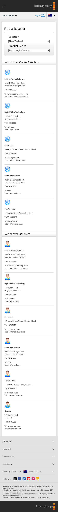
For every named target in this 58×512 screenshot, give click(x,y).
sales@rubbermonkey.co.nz (17, 96)
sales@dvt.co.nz (12, 130)
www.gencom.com (14, 426)
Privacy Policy (44, 497)
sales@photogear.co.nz (15, 160)
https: (9, 191)
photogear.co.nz (13, 157)
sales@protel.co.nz (13, 193)
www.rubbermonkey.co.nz (17, 94)
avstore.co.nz (12, 221)
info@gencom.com (13, 428)
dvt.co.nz (10, 127)
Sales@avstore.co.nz (14, 224)
